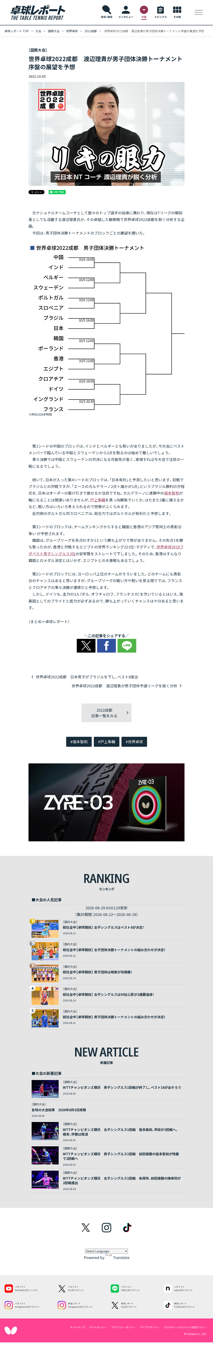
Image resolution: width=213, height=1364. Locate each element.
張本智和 (171, 493)
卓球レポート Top (17, 31)
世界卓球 (72, 31)
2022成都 (90, 31)
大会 (38, 31)
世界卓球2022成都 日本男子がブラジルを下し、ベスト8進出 (87, 676)
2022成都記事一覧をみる (104, 712)
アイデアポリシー (150, 1327)
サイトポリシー (98, 1327)
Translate (121, 1257)
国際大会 (53, 31)
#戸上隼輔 (106, 741)
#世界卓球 (134, 741)
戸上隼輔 (97, 499)
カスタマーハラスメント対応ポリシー (185, 1327)
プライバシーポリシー (123, 1327)
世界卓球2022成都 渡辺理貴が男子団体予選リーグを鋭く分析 (124, 685)
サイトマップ (77, 1327)
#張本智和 (79, 741)
